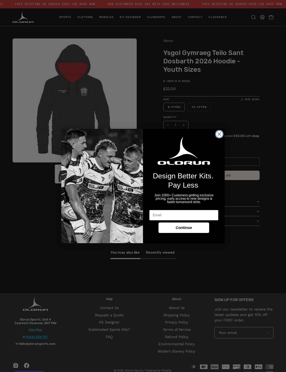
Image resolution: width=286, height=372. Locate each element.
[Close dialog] (219, 134)
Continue (184, 228)
